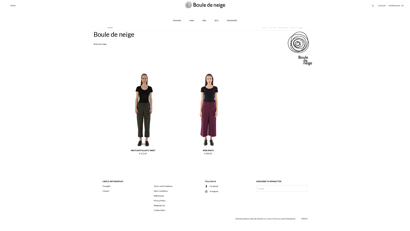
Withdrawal (159, 196)
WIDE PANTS (208, 150)
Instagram (207, 191)
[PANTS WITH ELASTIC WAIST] (143, 110)
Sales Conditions (161, 191)
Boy (217, 20)
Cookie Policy (159, 210)
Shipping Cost (159, 205)
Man (191, 20)
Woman (177, 20)
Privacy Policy (159, 200)
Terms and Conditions (163, 186)
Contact (105, 191)
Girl (204, 20)
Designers (232, 20)
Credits (304, 219)
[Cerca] (372, 6)
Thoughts (106, 186)
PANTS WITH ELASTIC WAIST (143, 150)
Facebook (207, 186)
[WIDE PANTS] (208, 110)
